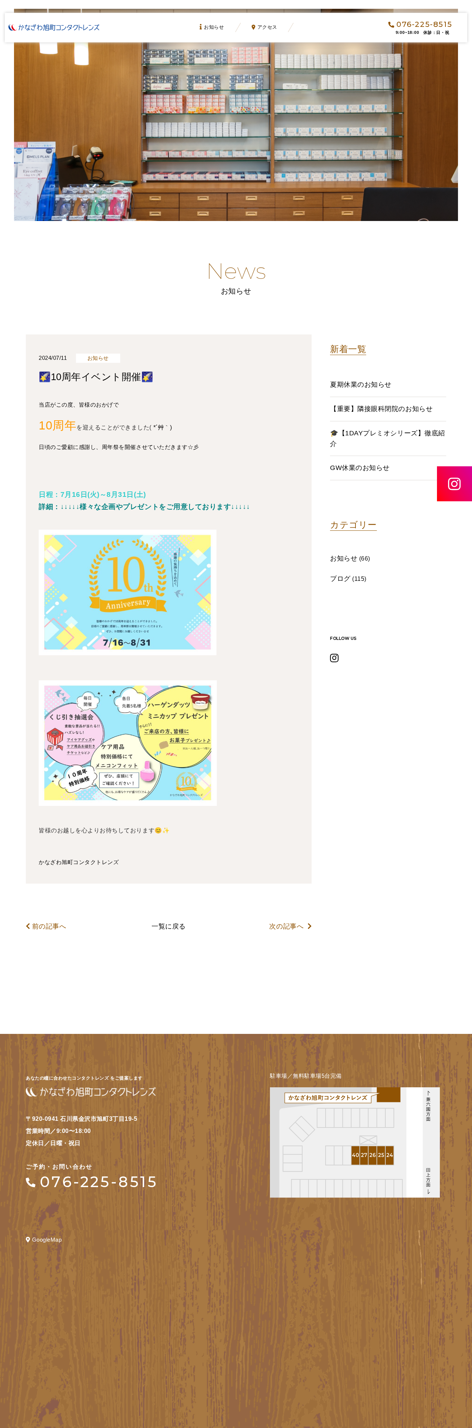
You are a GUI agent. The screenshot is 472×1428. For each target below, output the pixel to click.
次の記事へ (287, 926)
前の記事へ (49, 926)
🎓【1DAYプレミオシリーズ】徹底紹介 (387, 438)
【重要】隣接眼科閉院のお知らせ (381, 409)
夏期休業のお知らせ (361, 384)
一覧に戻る (169, 926)
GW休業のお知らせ (360, 467)
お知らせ (214, 27)
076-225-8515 (424, 24)
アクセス (267, 27)
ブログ (340, 578)
